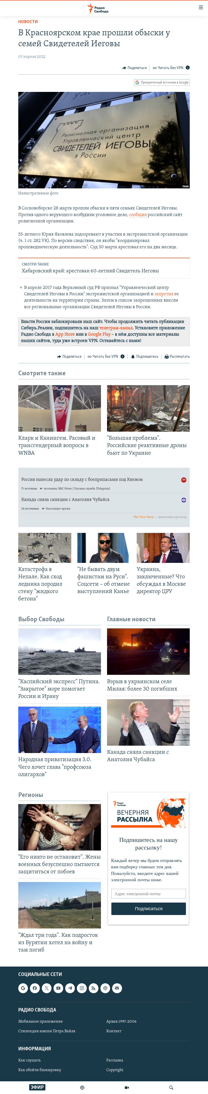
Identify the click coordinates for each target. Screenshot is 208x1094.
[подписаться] (117, 988)
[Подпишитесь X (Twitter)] (46, 988)
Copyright (114, 1070)
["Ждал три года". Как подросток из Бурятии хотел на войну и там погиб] (59, 905)
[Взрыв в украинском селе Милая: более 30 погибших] (148, 651)
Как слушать (29, 1061)
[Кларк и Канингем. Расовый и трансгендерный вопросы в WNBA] (59, 408)
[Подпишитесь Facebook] (35, 988)
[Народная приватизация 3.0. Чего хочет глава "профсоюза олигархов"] (59, 730)
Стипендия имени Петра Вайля (46, 1031)
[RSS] (93, 988)
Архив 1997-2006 (121, 1022)
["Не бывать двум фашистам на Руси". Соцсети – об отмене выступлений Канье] (103, 548)
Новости (28, 22)
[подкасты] (82, 1087)
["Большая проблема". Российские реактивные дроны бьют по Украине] (148, 408)
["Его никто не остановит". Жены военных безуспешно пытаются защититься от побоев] (59, 827)
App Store (65, 334)
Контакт (113, 1031)
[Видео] (126, 1087)
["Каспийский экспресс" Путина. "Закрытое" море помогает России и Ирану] (59, 651)
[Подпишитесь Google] (23, 988)
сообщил (138, 215)
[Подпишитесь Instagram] (81, 988)
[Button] (134, 68)
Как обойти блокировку (39, 1070)
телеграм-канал (115, 328)
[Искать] (171, 1087)
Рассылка (114, 1061)
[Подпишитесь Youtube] (58, 988)
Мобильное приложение (40, 1022)
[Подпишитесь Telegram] (70, 988)
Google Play (99, 334)
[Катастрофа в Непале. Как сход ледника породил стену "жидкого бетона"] (44, 548)
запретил (163, 294)
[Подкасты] (105, 988)
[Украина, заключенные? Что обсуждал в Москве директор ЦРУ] (163, 548)
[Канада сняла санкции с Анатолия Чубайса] (148, 722)
